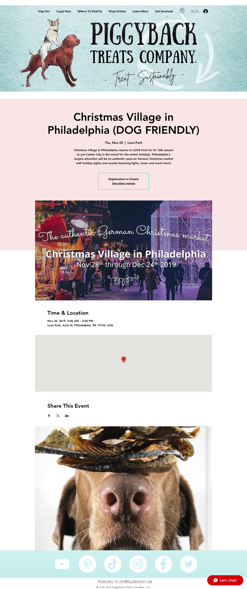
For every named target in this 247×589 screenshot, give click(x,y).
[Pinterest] (87, 564)
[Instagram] (138, 564)
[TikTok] (113, 564)
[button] (44, 11)
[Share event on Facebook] (49, 415)
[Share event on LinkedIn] (67, 415)
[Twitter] (188, 564)
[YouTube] (62, 564)
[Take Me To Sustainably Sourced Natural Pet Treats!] (51, 60)
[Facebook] (163, 564)
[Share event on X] (58, 415)
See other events (123, 183)
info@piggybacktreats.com (135, 581)
